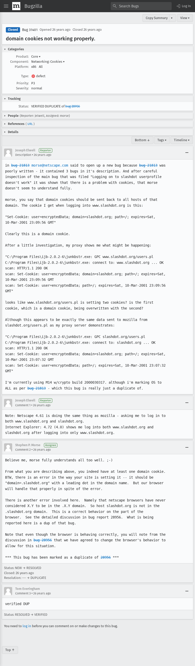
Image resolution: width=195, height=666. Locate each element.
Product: (22, 56)
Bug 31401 (30, 30)
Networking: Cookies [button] (48, 61)
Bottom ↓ (142, 140)
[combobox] (141, 6)
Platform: (22, 67)
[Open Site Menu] (6, 6)
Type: (25, 76)
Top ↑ (10, 650)
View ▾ (185, 18)
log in (27, 626)
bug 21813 (20, 165)
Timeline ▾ (182, 140)
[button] (183, 6)
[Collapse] (187, 153)
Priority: (23, 83)
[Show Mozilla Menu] (16, 6)
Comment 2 (23, 449)
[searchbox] (141, 6)
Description (23, 155)
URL (30, 124)
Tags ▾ (162, 140)
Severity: (22, 88)
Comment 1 (22, 405)
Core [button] (36, 56)
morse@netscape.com (49, 165)
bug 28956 (72, 106)
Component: (19, 61)
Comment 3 (23, 593)
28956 (106, 557)
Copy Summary (157, 18)
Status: (24, 106)
